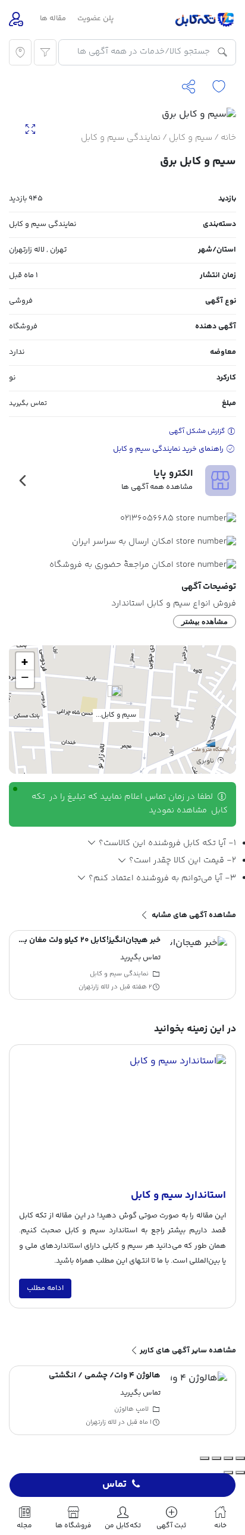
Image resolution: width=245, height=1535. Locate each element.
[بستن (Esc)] (204, 1458)
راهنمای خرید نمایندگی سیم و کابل (169, 449)
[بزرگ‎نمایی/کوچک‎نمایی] (240, 1458)
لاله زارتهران (27, 250)
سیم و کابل (190, 138)
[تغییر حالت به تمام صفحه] (228, 1458)
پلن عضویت (95, 18)
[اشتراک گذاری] (216, 1458)
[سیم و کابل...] (115, 697)
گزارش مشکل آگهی (198, 431)
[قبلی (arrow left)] (240, 1472)
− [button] (25, 679)
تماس (114, 1485)
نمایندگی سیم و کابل (121, 138)
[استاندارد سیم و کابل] (122, 1121)
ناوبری (206, 760)
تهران (58, 250)
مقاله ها (53, 18)
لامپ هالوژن (131, 1409)
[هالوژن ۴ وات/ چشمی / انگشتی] (198, 1400)
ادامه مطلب (45, 1288)
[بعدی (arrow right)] (228, 1472)
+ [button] (25, 661)
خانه (228, 138)
